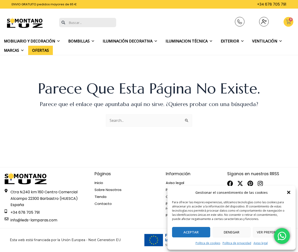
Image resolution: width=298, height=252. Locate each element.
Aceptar (191, 232)
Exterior (230, 41)
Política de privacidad (237, 243)
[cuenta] (264, 21)
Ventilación (264, 41)
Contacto (103, 203)
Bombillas (79, 41)
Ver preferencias (272, 232)
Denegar (231, 232)
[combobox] (87, 22)
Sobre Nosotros (108, 189)
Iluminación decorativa (127, 41)
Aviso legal (261, 243)
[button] (288, 192)
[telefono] (239, 21)
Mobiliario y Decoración (29, 41)
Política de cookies (208, 243)
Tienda (100, 196)
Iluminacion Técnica (187, 41)
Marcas (11, 50)
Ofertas (40, 50)
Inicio (99, 183)
